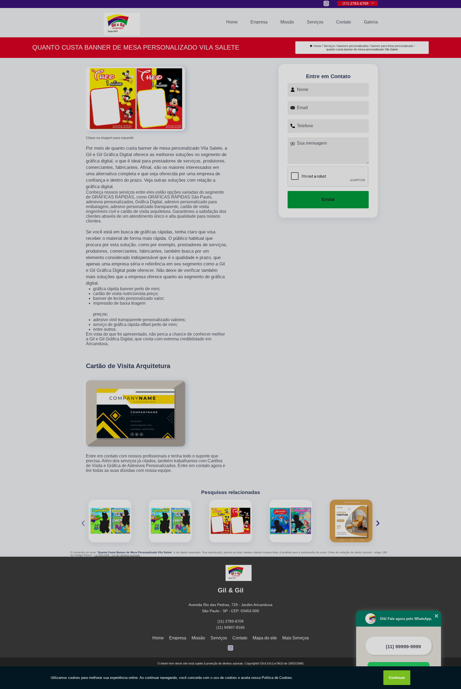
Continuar (397, 678)
